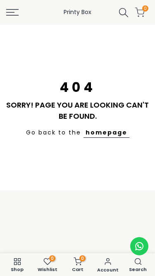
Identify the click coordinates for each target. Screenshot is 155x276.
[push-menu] (12, 12)
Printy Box (77, 12)
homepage (106, 132)
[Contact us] (139, 246)
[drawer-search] (123, 12)
